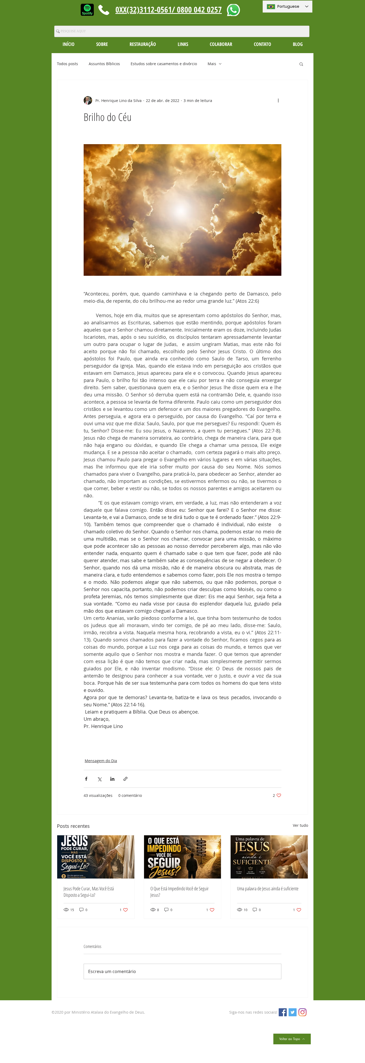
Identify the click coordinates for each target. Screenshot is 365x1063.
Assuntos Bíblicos (104, 63)
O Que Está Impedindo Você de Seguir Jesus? (179, 891)
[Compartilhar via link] (125, 778)
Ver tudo (300, 825)
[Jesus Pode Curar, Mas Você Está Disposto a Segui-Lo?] (95, 857)
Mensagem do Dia (101, 760)
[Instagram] (302, 1012)
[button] (102, 44)
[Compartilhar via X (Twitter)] (99, 778)
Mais (212, 63)
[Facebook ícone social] (283, 1012)
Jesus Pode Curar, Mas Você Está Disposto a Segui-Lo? (89, 891)
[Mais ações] (278, 100)
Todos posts (67, 63)
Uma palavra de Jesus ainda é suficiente (267, 888)
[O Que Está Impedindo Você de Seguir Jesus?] (182, 857)
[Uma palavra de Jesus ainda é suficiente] (269, 857)
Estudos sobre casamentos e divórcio (164, 63)
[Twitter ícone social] (293, 1012)
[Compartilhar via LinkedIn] (112, 778)
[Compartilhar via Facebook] (86, 778)
